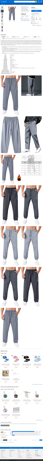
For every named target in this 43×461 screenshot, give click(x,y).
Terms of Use (28, 451)
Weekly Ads (31, 447)
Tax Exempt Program (20, 457)
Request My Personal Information (28, 455)
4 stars (11, 432)
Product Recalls (20, 456)
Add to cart (36, 10)
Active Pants (19, 38)
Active (17, 38)
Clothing (11, 5)
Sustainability (2, 456)
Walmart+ (10, 455)
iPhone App (36, 451)
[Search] (36, 2)
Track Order (26, 447)
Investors (2, 455)
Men (9, 5)
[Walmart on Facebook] (35, 455)
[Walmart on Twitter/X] (36, 455)
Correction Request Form (5, 425)
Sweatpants (23, 38)
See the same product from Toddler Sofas (37, 384)
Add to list (34, 25)
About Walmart (2, 451)
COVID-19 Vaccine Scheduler (21, 451)
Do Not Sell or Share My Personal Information (29, 457)
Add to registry (39, 25)
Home (1, 5)
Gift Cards (10, 456)
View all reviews (3, 437)
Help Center (21, 447)
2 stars (11, 434)
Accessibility (19, 455)
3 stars (11, 433)
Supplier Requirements (3, 457)
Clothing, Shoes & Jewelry (5, 5)
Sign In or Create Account (14, 447)
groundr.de (28, 18)
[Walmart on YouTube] (38, 455)
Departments (11, 451)
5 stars (11, 431)
